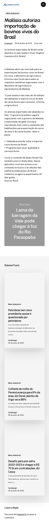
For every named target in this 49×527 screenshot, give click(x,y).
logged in (22, 514)
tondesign (8, 43)
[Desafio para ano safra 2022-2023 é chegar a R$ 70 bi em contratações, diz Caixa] (24, 460)
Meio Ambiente (12, 13)
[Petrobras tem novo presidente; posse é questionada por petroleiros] (24, 310)
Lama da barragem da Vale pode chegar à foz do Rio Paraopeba (24, 221)
